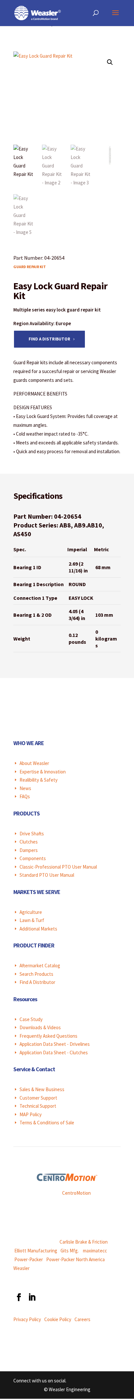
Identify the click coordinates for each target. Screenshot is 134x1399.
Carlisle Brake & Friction (84, 1242)
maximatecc (95, 1251)
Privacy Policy (27, 1319)
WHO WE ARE (28, 743)
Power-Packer (28, 1259)
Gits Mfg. (69, 1251)
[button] (110, 62)
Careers (82, 1319)
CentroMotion (76, 1193)
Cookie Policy (57, 1319)
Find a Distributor (49, 339)
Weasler (21, 1268)
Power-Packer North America (75, 1259)
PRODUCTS (26, 813)
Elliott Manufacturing (35, 1251)
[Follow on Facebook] (18, 1297)
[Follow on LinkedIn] (31, 1297)
